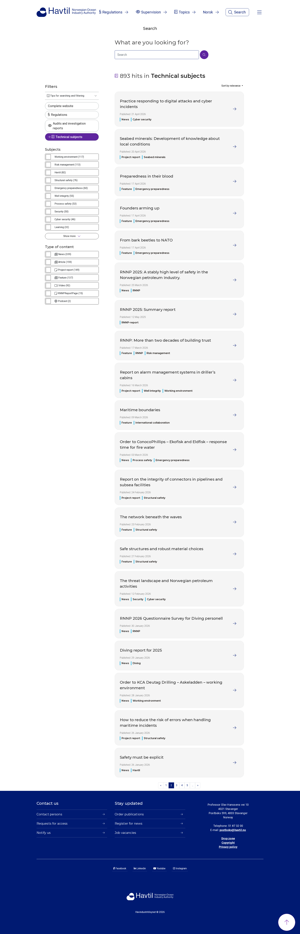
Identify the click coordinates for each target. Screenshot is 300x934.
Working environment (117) (69, 156)
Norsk (208, 12)
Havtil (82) (60, 172)
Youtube (160, 868)
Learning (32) (62, 227)
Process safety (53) (66, 203)
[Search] (204, 54)
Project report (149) (68, 269)
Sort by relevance (231, 85)
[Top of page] (286, 922)
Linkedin (141, 868)
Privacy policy (228, 847)
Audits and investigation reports (69, 126)
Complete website (60, 106)
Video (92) (64, 285)
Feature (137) (65, 277)
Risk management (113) (67, 164)
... (192, 785)
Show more (69, 236)
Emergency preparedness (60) (71, 188)
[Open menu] (259, 12)
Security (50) (61, 211)
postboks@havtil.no (233, 830)
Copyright (228, 842)
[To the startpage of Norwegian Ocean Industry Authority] (66, 12)
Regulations (59, 115)
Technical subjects (69, 137)
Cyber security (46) (65, 219)
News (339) (64, 254)
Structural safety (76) (66, 180)
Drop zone (228, 838)
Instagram (181, 868)
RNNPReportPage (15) (70, 293)
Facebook (120, 868)
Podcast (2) (64, 301)
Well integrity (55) (64, 195)
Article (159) (65, 262)
